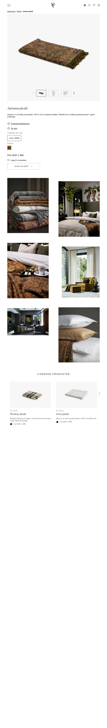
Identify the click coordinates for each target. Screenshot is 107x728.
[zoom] (53, 54)
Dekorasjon (11, 11)
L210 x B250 (14, 138)
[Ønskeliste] (94, 5)
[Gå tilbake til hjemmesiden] (53, 5)
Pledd (19, 11)
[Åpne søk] (89, 5)
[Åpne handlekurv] (99, 5)
